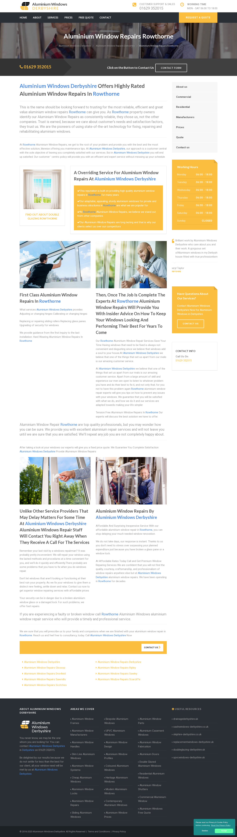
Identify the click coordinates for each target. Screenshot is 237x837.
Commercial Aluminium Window (152, 799)
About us (181, 86)
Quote (180, 137)
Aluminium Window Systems (82, 767)
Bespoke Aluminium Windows (116, 720)
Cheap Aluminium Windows (81, 779)
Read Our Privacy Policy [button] (220, 825)
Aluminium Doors (149, 754)
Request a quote (198, 17)
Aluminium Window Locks (82, 791)
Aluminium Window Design (115, 744)
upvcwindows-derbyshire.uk (189, 757)
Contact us (182, 147)
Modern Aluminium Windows (115, 791)
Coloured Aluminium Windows (116, 767)
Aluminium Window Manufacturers (82, 732)
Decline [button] (205, 831)
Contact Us (151, 647)
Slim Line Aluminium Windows (82, 756)
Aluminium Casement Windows (151, 732)
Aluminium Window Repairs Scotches (45, 685)
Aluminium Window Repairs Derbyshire (119, 662)
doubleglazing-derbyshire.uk (189, 749)
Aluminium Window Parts (149, 720)
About (37, 17)
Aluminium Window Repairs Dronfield (45, 673)
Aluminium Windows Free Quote (150, 810)
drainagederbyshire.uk (185, 718)
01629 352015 (151, 8)
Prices (68, 17)
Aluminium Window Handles (82, 744)
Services (53, 17)
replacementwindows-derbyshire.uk (193, 742)
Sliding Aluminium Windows (81, 814)
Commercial (183, 96)
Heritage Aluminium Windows (116, 779)
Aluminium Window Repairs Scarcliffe (119, 679)
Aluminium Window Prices (115, 814)
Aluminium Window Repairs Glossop (44, 667)
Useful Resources (187, 708)
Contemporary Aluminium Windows (115, 803)
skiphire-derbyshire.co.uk (187, 734)
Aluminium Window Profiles (115, 756)
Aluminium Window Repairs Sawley (117, 673)
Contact (105, 17)
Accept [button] (224, 831)
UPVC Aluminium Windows (114, 732)
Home (23, 17)
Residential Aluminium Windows (151, 775)
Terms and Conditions (99, 831)
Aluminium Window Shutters (149, 787)
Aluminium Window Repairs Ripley (117, 667)
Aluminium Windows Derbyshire (42, 662)
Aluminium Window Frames (82, 720)
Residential (183, 107)
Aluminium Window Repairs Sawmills (45, 679)
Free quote (86, 17)
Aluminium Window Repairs (82, 803)
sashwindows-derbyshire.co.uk (190, 726)
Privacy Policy (119, 831)
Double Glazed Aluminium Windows (149, 763)
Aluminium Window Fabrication (149, 744)
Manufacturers (185, 117)
